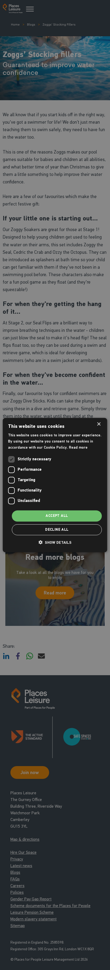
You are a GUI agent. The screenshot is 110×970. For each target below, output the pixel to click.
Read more (78, 447)
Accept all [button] (57, 516)
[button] (55, 542)
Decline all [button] (56, 530)
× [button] (99, 424)
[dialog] (55, 485)
